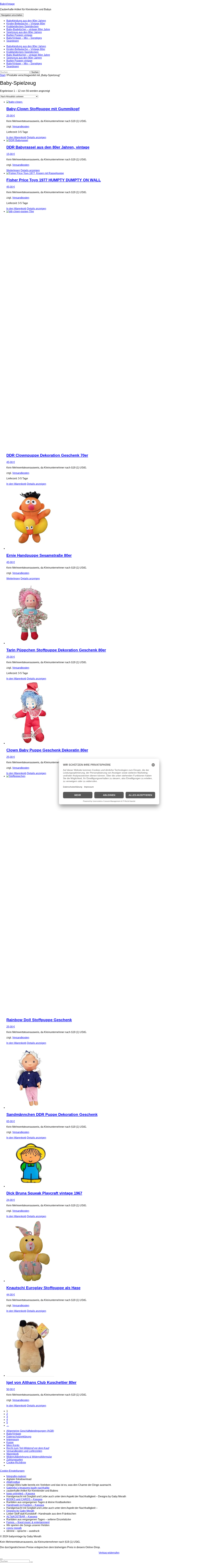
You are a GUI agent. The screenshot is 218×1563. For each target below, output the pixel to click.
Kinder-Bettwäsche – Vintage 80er (25, 23)
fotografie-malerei (16, 1476)
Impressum (12, 1439)
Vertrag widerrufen (109, 1552)
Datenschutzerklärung (18, 1436)
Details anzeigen (36, 137)
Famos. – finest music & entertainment (27, 1522)
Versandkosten (20, 126)
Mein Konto (12, 1445)
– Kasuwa (29, 1493)
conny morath (14, 1528)
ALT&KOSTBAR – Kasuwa (21, 1516)
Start (2, 75)
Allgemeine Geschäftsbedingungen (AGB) (30, 1430)
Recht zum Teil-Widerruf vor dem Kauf (27, 1448)
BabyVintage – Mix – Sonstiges (24, 38)
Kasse (10, 1442)
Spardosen (12, 40)
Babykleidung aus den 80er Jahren (26, 20)
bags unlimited (14, 1493)
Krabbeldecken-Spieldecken (22, 26)
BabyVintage (7, 4)
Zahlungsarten (14, 1459)
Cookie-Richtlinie (16, 1462)
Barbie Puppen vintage (19, 35)
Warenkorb (12, 1454)
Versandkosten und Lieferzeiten (24, 1451)
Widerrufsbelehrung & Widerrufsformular (29, 1456)
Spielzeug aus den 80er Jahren (24, 32)
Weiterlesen (13, 170)
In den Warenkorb (16, 137)
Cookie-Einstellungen (12, 1470)
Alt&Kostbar (13, 1482)
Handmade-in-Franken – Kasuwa (25, 1505)
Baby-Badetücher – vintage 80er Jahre (28, 29)
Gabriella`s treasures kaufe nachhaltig (27, 1487)
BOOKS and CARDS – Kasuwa (24, 1499)
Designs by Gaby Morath (20, 1510)
